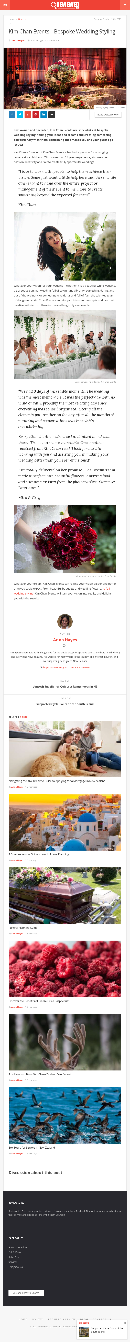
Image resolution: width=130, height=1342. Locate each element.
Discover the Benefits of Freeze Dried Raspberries (39, 1001)
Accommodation (17, 1247)
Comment (54, 40)
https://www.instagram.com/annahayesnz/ (66, 667)
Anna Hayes (18, 40)
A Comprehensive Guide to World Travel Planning (39, 854)
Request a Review (62, 1319)
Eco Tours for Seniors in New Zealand (32, 1147)
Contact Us (102, 1319)
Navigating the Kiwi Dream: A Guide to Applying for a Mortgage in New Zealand (57, 781)
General (22, 19)
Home (12, 19)
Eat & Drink (14, 1252)
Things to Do (15, 1266)
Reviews (37, 1319)
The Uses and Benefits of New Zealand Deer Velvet (40, 1074)
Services (12, 1262)
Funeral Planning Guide (23, 928)
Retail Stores (15, 1257)
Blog (84, 1319)
